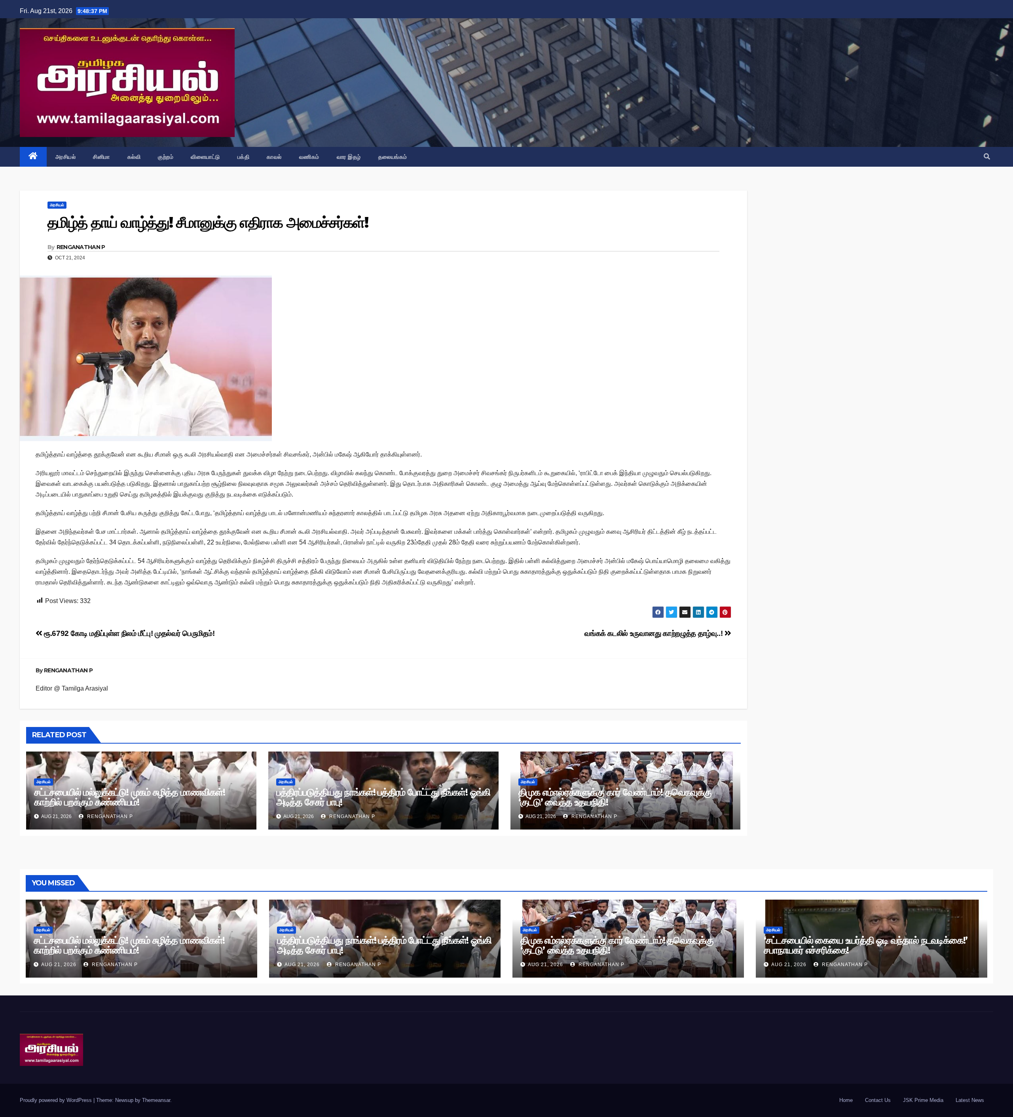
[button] (987, 156)
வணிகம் (309, 156)
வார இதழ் (349, 156)
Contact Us (878, 1100)
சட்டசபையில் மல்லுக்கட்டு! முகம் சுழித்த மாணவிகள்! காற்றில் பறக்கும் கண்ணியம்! (129, 797)
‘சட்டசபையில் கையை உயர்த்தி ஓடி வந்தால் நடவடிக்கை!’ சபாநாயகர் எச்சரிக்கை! (865, 945)
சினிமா (101, 156)
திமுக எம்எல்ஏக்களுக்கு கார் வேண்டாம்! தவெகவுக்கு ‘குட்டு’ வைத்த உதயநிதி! (614, 797)
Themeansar (156, 1100)
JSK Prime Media (923, 1100)
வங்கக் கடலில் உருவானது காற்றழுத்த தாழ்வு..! (654, 633)
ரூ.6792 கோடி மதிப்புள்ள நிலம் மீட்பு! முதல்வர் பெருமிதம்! (128, 633)
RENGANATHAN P (81, 247)
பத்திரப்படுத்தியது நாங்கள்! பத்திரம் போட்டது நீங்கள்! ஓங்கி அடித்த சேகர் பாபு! (383, 797)
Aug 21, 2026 (58, 964)
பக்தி (243, 156)
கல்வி (134, 156)
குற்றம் (165, 156)
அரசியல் (65, 156)
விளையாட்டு (205, 156)
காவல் (274, 156)
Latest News (970, 1100)
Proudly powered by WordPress (56, 1100)
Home (846, 1100)
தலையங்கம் (392, 156)
